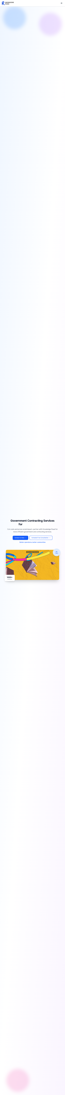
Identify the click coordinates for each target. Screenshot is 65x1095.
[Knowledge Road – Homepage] (8, 3)
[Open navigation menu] (61, 3)
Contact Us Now (19, 538)
